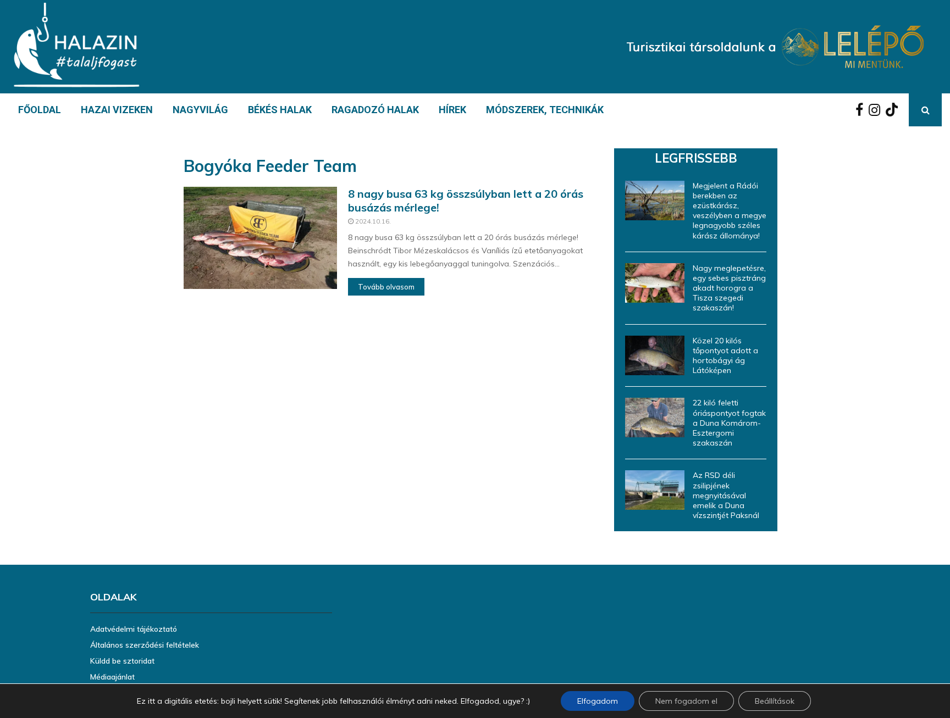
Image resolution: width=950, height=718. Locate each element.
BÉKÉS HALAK (280, 109)
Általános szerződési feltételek (144, 645)
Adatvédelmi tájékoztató (133, 629)
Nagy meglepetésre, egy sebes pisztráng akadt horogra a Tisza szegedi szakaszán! (729, 288)
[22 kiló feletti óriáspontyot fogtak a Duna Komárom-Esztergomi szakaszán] (654, 417)
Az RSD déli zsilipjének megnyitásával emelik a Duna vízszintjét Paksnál (726, 495)
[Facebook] (862, 109)
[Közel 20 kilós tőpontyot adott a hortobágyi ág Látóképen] (654, 355)
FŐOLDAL (39, 109)
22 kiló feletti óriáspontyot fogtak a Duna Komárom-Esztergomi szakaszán (729, 423)
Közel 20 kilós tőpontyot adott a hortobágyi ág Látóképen (725, 356)
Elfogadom (597, 701)
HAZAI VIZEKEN (117, 109)
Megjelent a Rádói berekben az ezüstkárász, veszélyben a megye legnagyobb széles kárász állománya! (729, 211)
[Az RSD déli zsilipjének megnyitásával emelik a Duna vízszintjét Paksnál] (654, 490)
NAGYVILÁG (200, 109)
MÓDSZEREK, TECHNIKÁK (545, 109)
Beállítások (774, 701)
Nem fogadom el (686, 701)
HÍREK (452, 109)
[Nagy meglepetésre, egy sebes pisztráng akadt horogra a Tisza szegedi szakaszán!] (654, 283)
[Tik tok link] (894, 109)
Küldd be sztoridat (122, 661)
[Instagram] (877, 109)
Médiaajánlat (112, 677)
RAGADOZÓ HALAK (375, 109)
